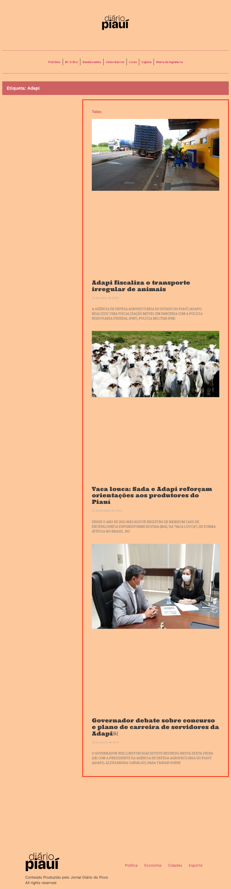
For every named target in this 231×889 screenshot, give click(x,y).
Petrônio (54, 62)
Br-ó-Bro (71, 62)
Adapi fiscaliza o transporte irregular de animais (141, 286)
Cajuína (146, 62)
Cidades (175, 865)
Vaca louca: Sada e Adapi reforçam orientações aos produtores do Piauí (152, 496)
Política (131, 865)
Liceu (133, 62)
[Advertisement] (39, 134)
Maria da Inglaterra (169, 62)
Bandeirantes (92, 62)
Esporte (195, 865)
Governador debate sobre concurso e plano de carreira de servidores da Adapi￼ (155, 727)
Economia (152, 865)
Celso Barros (115, 62)
